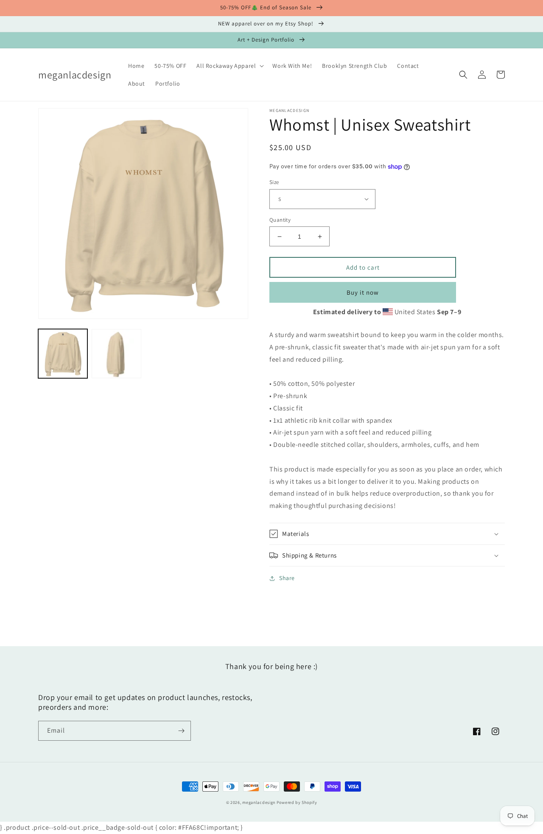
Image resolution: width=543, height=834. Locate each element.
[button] (229, 66)
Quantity (280, 219)
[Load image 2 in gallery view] (116, 353)
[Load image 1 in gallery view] (62, 353)
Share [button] (287, 578)
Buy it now (363, 292)
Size (274, 182)
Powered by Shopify (297, 802)
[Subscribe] (181, 731)
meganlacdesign (258, 802)
